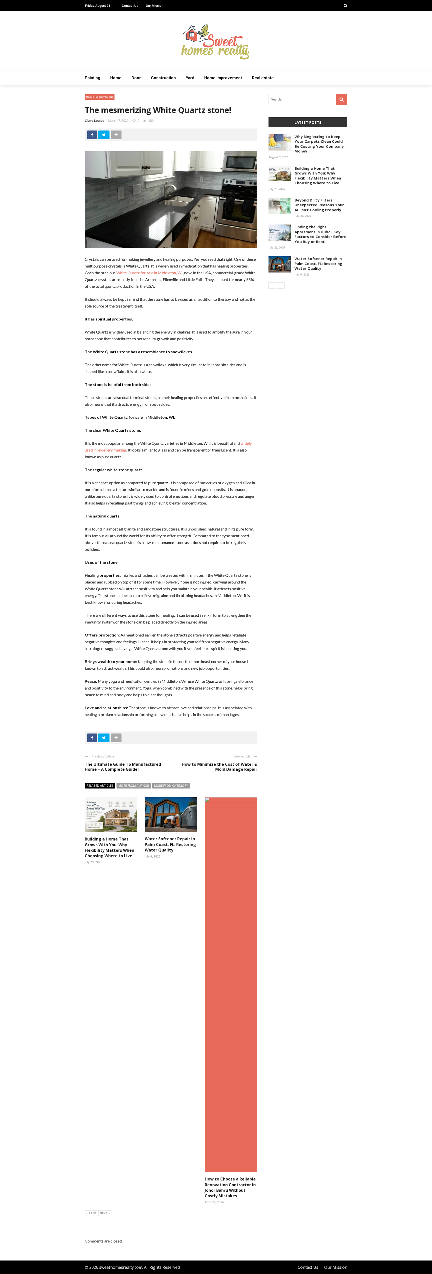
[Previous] (272, 285)
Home (116, 78)
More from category (171, 786)
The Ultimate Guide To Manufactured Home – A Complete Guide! (123, 767)
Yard (190, 78)
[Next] (280, 285)
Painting (92, 78)
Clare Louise (94, 120)
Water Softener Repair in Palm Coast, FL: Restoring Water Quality (170, 844)
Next (103, 1213)
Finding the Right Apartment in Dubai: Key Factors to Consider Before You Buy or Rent (320, 234)
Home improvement (223, 78)
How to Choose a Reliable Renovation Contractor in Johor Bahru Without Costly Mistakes (230, 1187)
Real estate (263, 78)
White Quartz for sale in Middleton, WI (149, 272)
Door (136, 78)
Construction (163, 78)
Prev (92, 1213)
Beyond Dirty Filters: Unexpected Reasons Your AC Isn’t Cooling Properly (319, 205)
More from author (133, 786)
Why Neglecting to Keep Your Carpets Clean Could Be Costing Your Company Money (319, 144)
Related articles (100, 786)
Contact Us (130, 6)
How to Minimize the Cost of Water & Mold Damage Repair (219, 767)
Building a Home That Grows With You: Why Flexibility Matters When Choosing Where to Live (109, 847)
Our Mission (154, 6)
